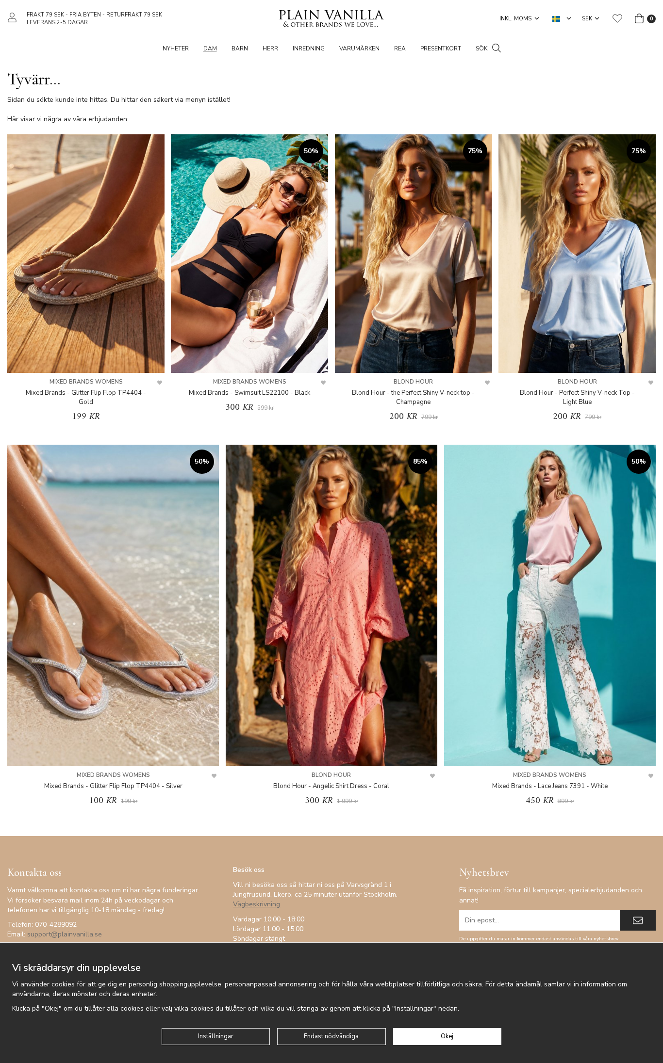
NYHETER (176, 48)
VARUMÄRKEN (359, 48)
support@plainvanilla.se (64, 934)
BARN (240, 48)
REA (400, 48)
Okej (447, 1036)
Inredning (309, 48)
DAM (210, 48)
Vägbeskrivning (256, 904)
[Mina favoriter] (617, 18)
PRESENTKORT (440, 48)
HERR (270, 48)
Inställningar (215, 1036)
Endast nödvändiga (331, 1036)
